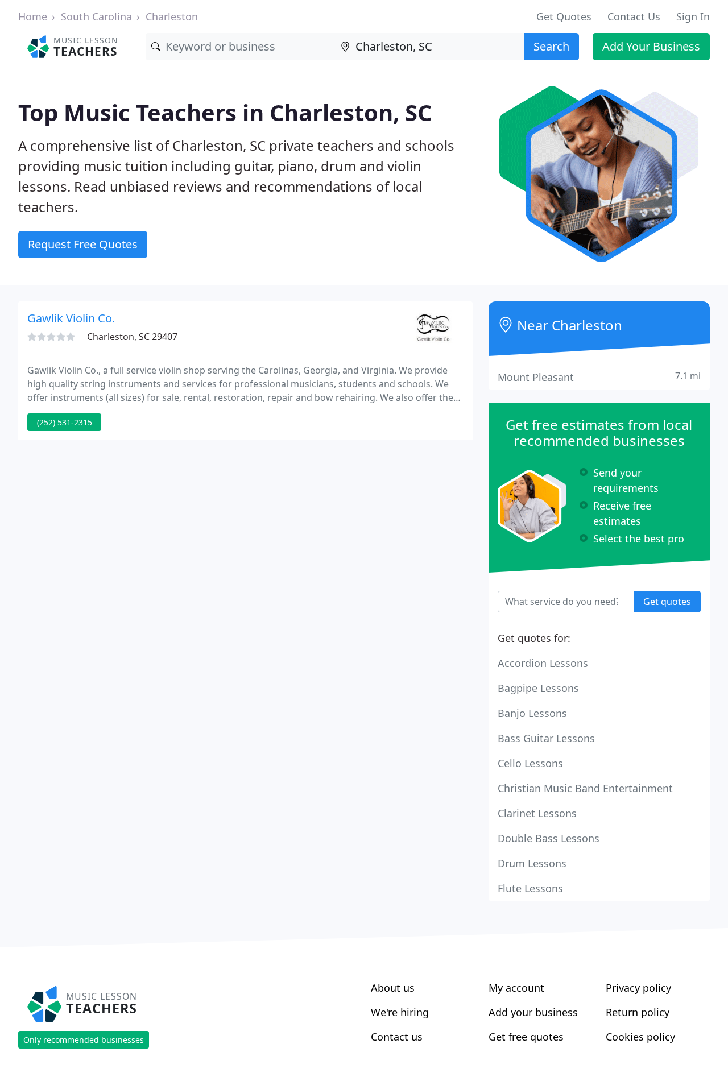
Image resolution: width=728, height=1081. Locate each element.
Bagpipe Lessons (538, 688)
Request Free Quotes (83, 244)
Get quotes (667, 601)
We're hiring (400, 1012)
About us (393, 988)
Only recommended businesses (83, 1039)
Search (551, 46)
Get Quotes (564, 16)
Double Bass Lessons (548, 838)
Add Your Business (651, 46)
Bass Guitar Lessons (546, 738)
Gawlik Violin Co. (71, 318)
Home (32, 16)
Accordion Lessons (543, 663)
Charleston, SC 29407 (132, 336)
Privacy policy (638, 988)
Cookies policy (640, 1036)
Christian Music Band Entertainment (585, 788)
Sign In (693, 16)
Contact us (397, 1036)
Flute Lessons (530, 888)
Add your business (533, 1012)
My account (516, 988)
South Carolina (96, 16)
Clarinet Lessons (537, 813)
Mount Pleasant (599, 377)
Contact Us (633, 16)
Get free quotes (526, 1036)
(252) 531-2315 (64, 422)
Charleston (172, 16)
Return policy (637, 1012)
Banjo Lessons (532, 713)
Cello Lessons (530, 763)
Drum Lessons (532, 863)
